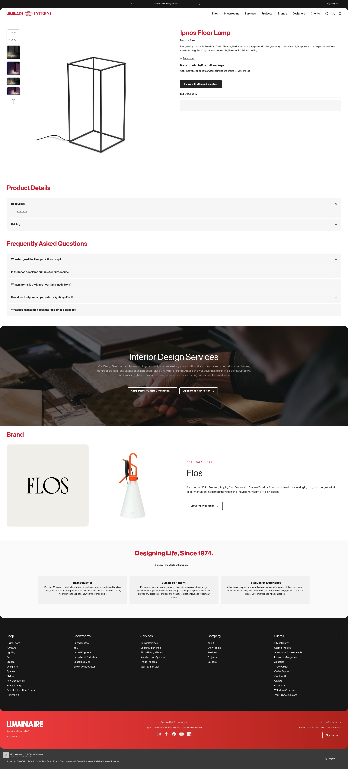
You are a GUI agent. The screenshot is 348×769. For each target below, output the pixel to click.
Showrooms (214, 648)
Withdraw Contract (284, 690)
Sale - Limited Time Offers (21, 690)
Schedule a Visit (82, 662)
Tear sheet (22, 211)
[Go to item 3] (13, 68)
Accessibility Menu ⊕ (112, 761)
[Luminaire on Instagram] (158, 734)
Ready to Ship (14, 685)
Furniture (11, 648)
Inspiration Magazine (285, 657)
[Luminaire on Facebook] (166, 734)
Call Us (278, 681)
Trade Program (148, 662)
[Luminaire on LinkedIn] (189, 734)
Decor (10, 657)
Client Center (281, 643)
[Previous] (132, 4)
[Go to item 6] (13, 101)
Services (212, 652)
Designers (12, 666)
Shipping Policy (58, 761)
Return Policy (46, 761)
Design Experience (150, 648)
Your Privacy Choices (285, 695)
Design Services (149, 643)
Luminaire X (13, 695)
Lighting (11, 652)
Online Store (13, 643)
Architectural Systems (152, 657)
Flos (192, 40)
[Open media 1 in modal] (95, 102)
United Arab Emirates (85, 657)
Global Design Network (153, 652)
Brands (10, 662)
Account (279, 662)
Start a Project (282, 648)
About (210, 643)
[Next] (199, 4)
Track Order (281, 666)
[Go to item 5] (13, 91)
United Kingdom (82, 652)
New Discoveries (16, 681)
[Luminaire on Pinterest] (174, 734)
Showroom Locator (84, 666)
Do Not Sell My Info (34, 761)
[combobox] (334, 4)
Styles (10, 676)
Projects (212, 657)
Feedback (279, 685)
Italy (76, 648)
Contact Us (280, 676)
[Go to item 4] (13, 81)
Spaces (11, 671)
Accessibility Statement (96, 761)
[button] (331, 735)
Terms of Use (11, 761)
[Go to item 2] (13, 52)
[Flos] (90, 485)
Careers (212, 662)
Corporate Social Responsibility (76, 761)
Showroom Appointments (288, 652)
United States (81, 643)
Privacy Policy (21, 761)
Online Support (282, 671)
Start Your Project (150, 666)
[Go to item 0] (13, 36)
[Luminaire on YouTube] (181, 734)
